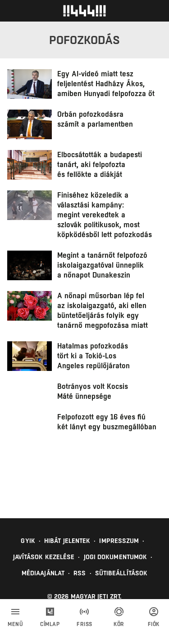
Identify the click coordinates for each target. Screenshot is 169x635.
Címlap (49, 624)
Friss (84, 624)
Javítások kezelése (44, 556)
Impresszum (119, 540)
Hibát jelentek (67, 540)
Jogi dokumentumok (115, 556)
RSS (79, 573)
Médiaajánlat (43, 573)
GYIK (28, 540)
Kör (119, 624)
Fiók (154, 624)
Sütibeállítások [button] (121, 573)
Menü (15, 624)
